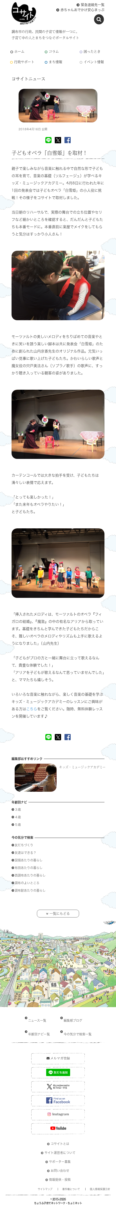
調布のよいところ (27, 882)
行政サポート (24, 62)
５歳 (18, 824)
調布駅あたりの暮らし (32, 890)
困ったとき (92, 51)
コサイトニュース (28, 78)
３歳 (18, 809)
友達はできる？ (27, 852)
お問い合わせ (60, 1170)
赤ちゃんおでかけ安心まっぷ (82, 9)
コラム (54, 51)
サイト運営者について (59, 1152)
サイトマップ (45, 1189)
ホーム (19, 51)
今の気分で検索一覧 (78, 1034)
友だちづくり (25, 845)
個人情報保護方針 (100, 1189)
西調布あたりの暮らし (30, 875)
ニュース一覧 (37, 1020)
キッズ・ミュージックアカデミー (82, 767)
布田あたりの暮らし (30, 867)
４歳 (18, 817)
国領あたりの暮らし (30, 860)
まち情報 (55, 62)
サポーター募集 (60, 1161)
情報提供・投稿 (60, 1179)
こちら (31, 709)
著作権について (71, 1189)
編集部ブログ (73, 1020)
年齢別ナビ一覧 (39, 1034)
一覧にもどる (60, 913)
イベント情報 (94, 62)
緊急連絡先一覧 (92, 4)
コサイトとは (60, 1143)
